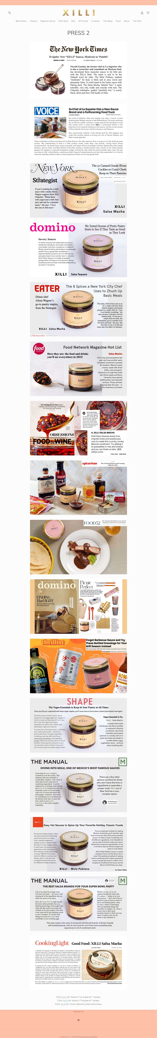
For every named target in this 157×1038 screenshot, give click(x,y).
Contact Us (78, 1011)
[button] (10, 13)
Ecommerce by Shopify (88, 1037)
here (64, 997)
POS (74, 1037)
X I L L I (69, 1037)
